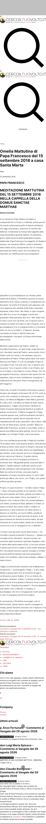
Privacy (3, 712)
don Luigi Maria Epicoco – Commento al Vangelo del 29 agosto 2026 (19, 749)
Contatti (3, 715)
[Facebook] (0, 693)
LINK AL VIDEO (13, 620)
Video (2, 144)
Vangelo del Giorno (7, 736)
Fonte (2, 620)
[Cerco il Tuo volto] (23, 22)
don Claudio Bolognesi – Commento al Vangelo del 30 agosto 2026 (19, 772)
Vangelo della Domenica (8, 781)
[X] (1, 698)
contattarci (17, 817)
